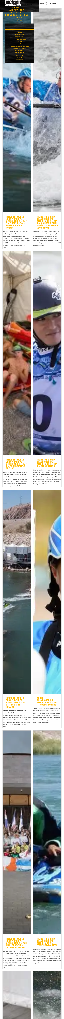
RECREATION (17, 12)
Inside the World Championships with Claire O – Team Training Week (47, 942)
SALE (19, 20)
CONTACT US (19, 53)
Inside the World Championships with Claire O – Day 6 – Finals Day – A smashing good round (16, 222)
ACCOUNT (41, 3)
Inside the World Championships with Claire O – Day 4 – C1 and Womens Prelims (16, 464)
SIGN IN (19, 57)
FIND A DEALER (19, 50)
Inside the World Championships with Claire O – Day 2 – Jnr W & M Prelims (16, 702)
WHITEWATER (16, 10)
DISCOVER (16, 17)
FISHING (16, 7)
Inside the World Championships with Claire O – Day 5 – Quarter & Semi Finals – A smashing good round (47, 222)
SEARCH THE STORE (19, 48)
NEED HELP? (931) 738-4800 (10, 3)
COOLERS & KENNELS (16, 15)
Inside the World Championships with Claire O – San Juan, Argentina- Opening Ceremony (16, 943)
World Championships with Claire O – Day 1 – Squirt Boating (47, 701)
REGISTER (53, 3)
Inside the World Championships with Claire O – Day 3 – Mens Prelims (47, 463)
